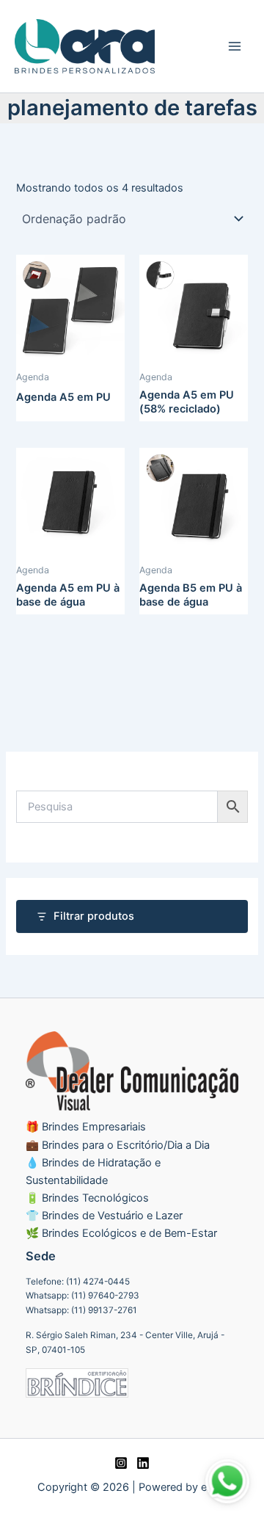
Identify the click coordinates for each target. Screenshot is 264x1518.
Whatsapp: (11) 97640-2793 (82, 1295)
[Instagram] (121, 1463)
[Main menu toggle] (234, 46)
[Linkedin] (143, 1463)
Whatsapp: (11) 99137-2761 (81, 1310)
